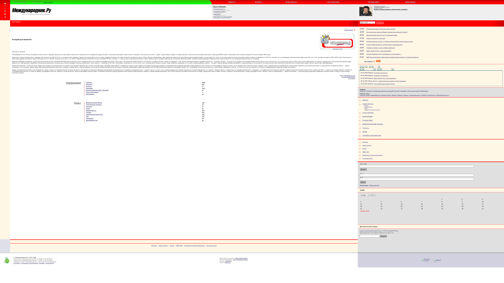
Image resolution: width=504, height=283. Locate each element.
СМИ (365, 108)
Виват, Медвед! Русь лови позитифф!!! (385, 78)
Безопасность (431, 95)
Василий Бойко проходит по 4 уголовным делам (381, 35)
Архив (366, 105)
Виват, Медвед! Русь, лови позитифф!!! (378, 51)
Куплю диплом (48, 2)
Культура (396, 91)
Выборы (394, 95)
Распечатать (349, 30)
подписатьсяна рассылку (380, 22)
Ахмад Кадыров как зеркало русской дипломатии (392, 81)
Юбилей (400, 95)
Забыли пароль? (374, 185)
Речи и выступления (413, 91)
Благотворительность (442, 95)
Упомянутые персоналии (372, 109)
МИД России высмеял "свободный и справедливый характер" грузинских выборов (392, 57)
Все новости (368, 61)
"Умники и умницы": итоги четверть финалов (380, 47)
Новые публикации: (219, 6)
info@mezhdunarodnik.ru (240, 259)
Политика (369, 91)
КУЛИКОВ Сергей (349, 75)
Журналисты (368, 107)
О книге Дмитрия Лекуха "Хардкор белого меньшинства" (384, 44)
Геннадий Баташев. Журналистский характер (380, 29)
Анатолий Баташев (241, 258)
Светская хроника (365, 95)
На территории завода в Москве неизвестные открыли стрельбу (386, 32)
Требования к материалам (29, 263)
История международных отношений (383, 91)
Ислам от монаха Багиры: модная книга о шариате (391, 9)
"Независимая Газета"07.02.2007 (348, 77)
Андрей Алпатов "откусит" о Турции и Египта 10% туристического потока (389, 41)
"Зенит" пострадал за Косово (375, 38)
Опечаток (227, 262)
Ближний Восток (375, 95)
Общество (362, 91)
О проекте (17, 263)
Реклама (42, 263)
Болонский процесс (415, 95)
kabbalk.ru (228, 261)
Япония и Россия (386, 95)
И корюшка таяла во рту (381, 73)
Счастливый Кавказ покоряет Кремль (384, 84)
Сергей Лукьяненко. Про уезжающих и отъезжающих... (383, 54)
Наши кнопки (50, 263)
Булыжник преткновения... (381, 75)
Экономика (403, 91)
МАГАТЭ (424, 95)
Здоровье (406, 95)
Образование (424, 91)
